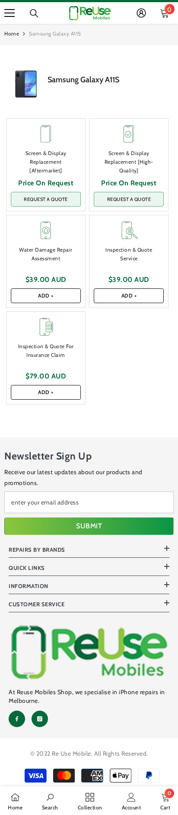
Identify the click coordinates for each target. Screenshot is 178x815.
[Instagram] (40, 719)
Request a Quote (46, 199)
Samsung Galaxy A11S (83, 79)
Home (11, 33)
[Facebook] (17, 719)
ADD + (46, 295)
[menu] (9, 13)
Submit (89, 526)
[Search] (34, 13)
